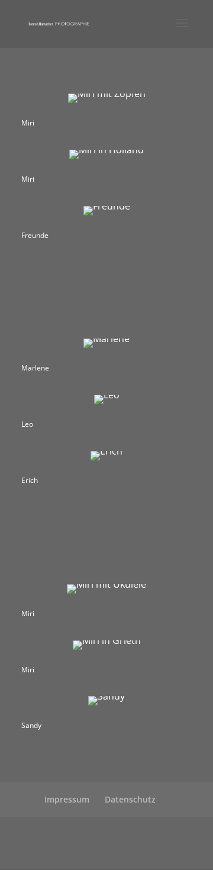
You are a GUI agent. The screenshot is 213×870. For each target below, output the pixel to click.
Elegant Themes (131, 834)
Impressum (66, 799)
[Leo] (107, 394)
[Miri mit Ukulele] (106, 584)
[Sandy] (106, 696)
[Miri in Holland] (106, 149)
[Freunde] (106, 205)
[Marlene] (106, 338)
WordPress (134, 851)
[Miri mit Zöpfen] (107, 93)
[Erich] (106, 450)
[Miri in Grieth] (107, 640)
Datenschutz (130, 799)
